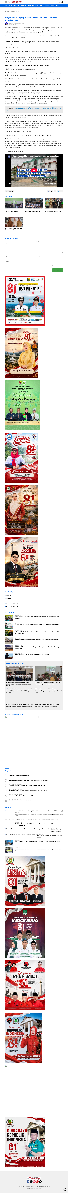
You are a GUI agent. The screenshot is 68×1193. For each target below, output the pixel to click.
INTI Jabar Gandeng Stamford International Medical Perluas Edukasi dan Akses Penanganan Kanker (18, 684)
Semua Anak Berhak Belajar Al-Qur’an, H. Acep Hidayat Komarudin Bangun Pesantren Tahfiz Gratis (13, 211)
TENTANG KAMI (23, 1186)
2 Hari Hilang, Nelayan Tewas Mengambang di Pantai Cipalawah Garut (27, 785)
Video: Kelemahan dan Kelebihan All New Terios (21, 801)
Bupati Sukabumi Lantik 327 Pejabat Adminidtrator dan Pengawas (32, 654)
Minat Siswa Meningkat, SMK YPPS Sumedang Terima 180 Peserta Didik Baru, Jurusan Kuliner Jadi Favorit (32, 211)
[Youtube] (37, 1181)
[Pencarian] (62, 2)
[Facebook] (28, 1181)
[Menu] (6, 1)
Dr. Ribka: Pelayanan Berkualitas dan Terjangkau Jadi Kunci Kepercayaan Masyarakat (47, 683)
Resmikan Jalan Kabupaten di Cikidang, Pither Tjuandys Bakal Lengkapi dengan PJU (37, 639)
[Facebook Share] (48, 191)
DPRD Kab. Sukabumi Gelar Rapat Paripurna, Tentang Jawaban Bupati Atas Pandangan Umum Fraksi (37, 647)
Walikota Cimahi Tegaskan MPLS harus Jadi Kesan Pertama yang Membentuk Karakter (37, 841)
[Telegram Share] (58, 191)
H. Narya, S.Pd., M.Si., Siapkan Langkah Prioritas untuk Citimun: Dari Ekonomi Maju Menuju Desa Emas (37, 632)
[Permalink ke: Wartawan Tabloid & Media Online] (6, 23)
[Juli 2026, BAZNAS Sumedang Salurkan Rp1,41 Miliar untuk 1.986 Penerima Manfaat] (9, 625)
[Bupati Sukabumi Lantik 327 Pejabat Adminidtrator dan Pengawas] (9, 656)
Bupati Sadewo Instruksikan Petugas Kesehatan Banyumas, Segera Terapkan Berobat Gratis (47, 705)
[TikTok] (40, 1181)
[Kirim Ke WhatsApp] (61, 191)
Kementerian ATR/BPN (12, 606)
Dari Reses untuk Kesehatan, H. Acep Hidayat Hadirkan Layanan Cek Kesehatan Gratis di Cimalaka (37, 617)
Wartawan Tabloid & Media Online (16, 23)
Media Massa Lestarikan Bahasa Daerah (19, 775)
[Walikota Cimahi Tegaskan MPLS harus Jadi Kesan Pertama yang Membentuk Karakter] (9, 843)
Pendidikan (8, 15)
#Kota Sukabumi (10, 601)
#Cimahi (8, 598)
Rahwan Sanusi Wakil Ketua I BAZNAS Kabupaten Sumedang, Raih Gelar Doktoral (53, 211)
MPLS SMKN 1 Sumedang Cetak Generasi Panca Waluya (13, 229)
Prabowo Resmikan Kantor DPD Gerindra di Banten (22, 795)
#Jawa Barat (9, 595)
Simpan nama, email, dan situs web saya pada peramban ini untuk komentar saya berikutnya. (32, 266)
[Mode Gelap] (59, 2)
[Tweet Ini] (52, 191)
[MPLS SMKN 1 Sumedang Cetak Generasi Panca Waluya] (14, 222)
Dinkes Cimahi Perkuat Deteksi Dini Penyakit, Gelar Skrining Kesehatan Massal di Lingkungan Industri (19, 705)
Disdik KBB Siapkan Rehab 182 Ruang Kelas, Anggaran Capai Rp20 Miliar (28, 790)
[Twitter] (31, 1181)
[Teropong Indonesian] (15, 1)
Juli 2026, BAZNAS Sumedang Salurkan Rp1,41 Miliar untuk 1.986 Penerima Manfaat (37, 624)
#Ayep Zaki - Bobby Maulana (13, 604)
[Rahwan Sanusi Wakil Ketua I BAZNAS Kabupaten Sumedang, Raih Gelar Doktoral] (54, 203)
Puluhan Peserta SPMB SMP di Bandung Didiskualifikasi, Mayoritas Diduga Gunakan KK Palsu (38, 849)
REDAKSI (31, 1186)
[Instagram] (34, 1181)
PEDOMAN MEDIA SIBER (43, 1186)
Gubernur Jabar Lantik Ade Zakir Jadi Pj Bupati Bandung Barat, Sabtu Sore (28, 780)
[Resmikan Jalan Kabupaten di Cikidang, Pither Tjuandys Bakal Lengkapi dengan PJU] (9, 640)
